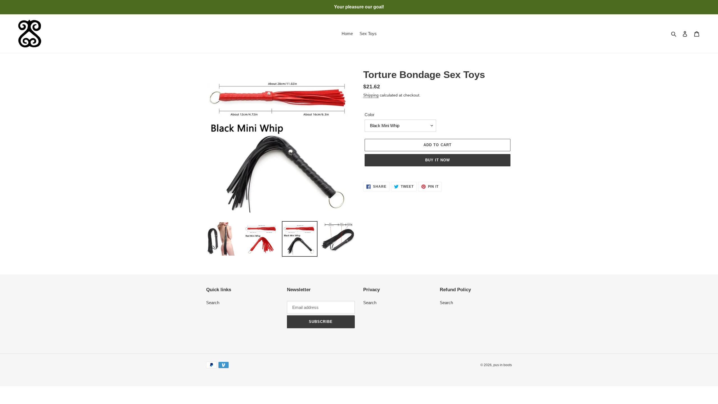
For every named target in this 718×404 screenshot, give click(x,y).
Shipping (371, 95)
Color (369, 114)
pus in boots (502, 365)
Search (212, 302)
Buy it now (437, 160)
